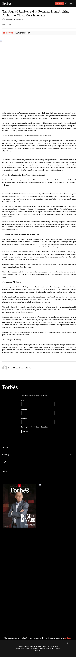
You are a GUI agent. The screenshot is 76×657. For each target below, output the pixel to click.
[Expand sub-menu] (70, 447)
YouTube (22, 475)
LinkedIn (8, 475)
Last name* (24, 418)
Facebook (3, 475)
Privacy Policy (44, 427)
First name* (24, 409)
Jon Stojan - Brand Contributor (15, 19)
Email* (23, 400)
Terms (37, 427)
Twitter (18, 475)
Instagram (13, 475)
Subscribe (59, 3)
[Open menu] (71, 3)
